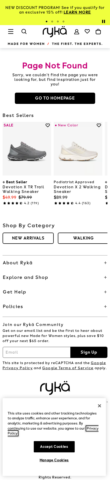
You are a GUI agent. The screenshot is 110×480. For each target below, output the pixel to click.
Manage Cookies (54, 460)
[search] (24, 33)
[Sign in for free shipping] (77, 32)
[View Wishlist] (87, 31)
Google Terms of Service (68, 368)
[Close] (99, 405)
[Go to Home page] (55, 31)
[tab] (46, 21)
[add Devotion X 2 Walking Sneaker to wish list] (98, 125)
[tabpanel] (55, 10)
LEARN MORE (77, 12)
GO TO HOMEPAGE (55, 98)
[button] (55, 263)
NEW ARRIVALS (28, 238)
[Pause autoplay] (103, 21)
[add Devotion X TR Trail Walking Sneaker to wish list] (47, 125)
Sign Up (89, 352)
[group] (28, 238)
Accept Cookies (54, 447)
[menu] (11, 33)
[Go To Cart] (98, 32)
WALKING (83, 238)
